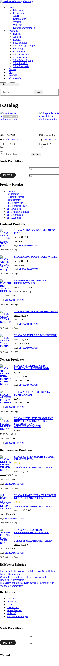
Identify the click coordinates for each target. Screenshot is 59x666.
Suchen (35, 154)
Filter (7, 175)
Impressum (12, 601)
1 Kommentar (13, 574)
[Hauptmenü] (17, 84)
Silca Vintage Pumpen (18, 211)
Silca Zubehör (14, 217)
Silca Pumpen (14, 208)
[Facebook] (1, 622)
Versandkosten (28, 245)
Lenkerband (13, 193)
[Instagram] (3, 622)
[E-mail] (5, 622)
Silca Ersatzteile (15, 202)
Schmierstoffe (14, 199)
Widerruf (11, 613)
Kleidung (11, 191)
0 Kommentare (16, 579)
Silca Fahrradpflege (17, 205)
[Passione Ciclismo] (16, 1)
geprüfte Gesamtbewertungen (33, 468)
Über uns (11, 598)
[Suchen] (8, 84)
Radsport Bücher (15, 196)
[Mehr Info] (12, 84)
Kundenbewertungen (17, 616)
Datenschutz (13, 607)
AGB (9, 604)
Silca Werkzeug (15, 214)
